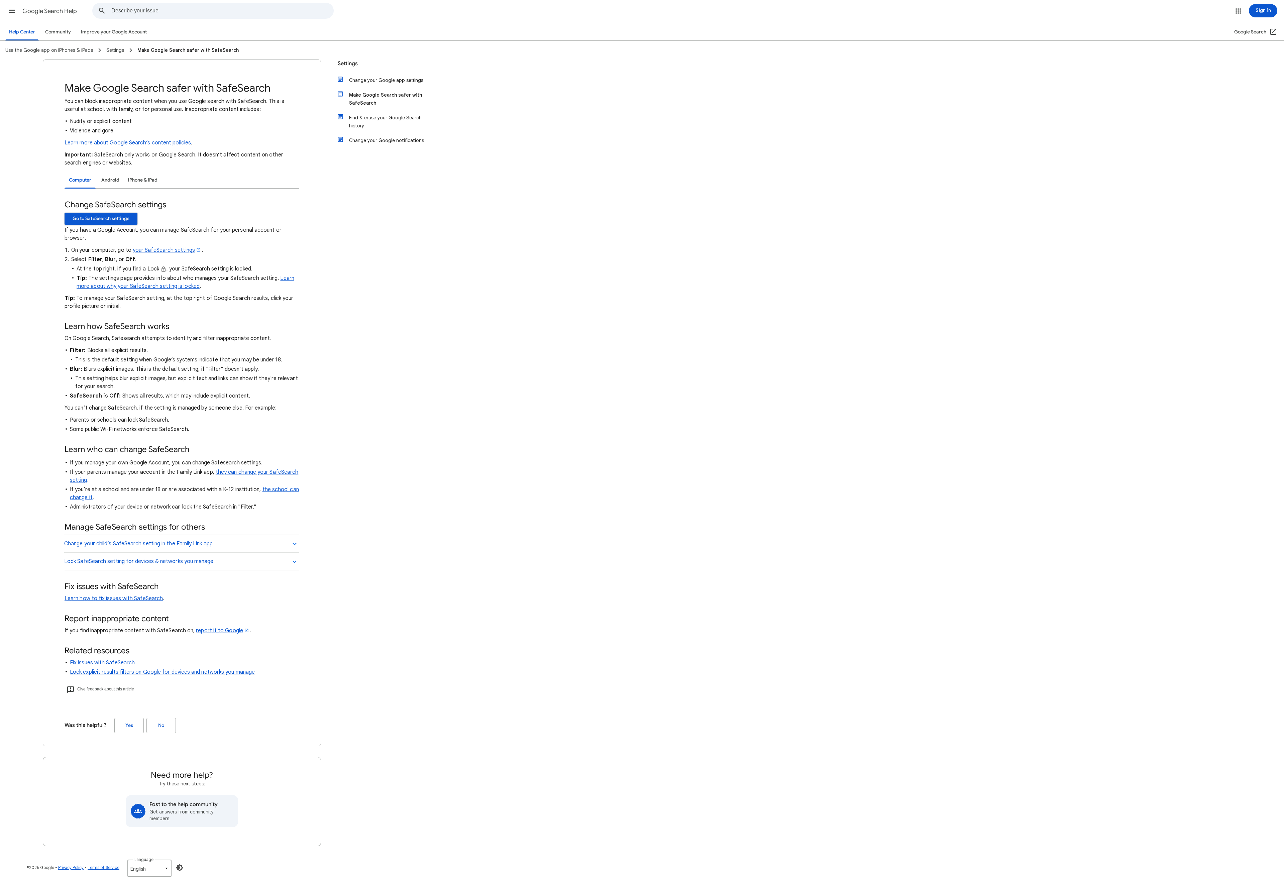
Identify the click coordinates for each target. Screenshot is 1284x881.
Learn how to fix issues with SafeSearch (114, 598)
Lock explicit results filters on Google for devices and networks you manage (162, 672)
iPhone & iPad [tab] (142, 180)
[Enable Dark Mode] (180, 868)
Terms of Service (103, 867)
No (161, 725)
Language (143, 859)
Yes (129, 725)
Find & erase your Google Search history (385, 122)
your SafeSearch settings (164, 250)
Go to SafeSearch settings (101, 218)
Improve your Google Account (114, 32)
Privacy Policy (71, 867)
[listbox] (149, 868)
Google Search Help (49, 11)
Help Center (22, 32)
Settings (348, 63)
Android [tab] (110, 180)
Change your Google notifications (386, 140)
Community (58, 32)
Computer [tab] (80, 180)
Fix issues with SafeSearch (102, 662)
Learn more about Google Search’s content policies (128, 142)
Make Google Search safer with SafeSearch (385, 99)
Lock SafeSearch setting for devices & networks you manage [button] (139, 561)
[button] (12, 11)
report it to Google (219, 630)
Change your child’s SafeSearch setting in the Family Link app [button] (138, 543)
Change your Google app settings (386, 80)
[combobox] (222, 10)
